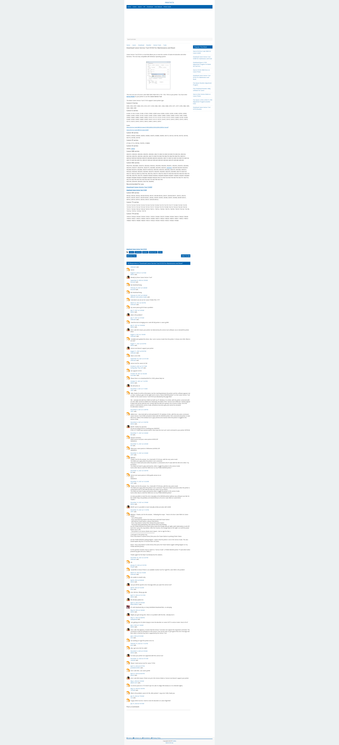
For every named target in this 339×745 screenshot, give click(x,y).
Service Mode (131, 96)
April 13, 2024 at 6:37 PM (137, 666)
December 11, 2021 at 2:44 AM (139, 433)
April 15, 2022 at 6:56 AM (137, 603)
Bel (131, 435)
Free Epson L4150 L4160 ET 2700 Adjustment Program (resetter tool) (202, 101)
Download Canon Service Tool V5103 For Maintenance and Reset (201, 77)
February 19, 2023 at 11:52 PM (139, 643)
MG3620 (169, 168)
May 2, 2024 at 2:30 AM (137, 681)
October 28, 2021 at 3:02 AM (138, 374)
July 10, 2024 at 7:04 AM (137, 696)
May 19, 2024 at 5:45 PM (137, 688)
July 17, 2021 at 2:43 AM (137, 310)
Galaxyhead (133, 619)
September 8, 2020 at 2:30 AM (139, 280)
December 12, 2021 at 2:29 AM (139, 444)
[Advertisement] (169, 23)
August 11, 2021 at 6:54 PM (138, 344)
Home (129, 7)
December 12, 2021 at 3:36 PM (139, 470)
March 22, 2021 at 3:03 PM (138, 303)
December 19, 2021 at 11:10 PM (139, 510)
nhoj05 (132, 567)
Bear (131, 589)
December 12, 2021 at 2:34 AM (139, 453)
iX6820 (133, 149)
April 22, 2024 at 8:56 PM (137, 673)
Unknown (133, 267)
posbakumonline (135, 668)
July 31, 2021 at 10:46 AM (137, 325)
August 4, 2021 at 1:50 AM (137, 334)
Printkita (174, 741)
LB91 (131, 390)
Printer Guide (167, 7)
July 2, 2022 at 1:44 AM (136, 625)
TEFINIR (132, 690)
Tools (160, 252)
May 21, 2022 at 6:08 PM (137, 618)
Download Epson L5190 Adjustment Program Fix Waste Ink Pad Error (202, 64)
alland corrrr (133, 683)
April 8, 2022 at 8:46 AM (137, 580)
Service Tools (153, 252)
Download (150, 7)
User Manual (158, 7)
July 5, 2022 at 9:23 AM (136, 636)
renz (131, 638)
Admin (132, 274)
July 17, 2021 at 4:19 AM (137, 318)
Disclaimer (146, 738)
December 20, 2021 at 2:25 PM (139, 557)
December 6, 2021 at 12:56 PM (139, 422)
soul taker (133, 375)
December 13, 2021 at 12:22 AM (139, 481)
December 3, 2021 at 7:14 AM (138, 389)
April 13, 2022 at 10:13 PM (137, 595)
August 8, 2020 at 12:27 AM (138, 273)
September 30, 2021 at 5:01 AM (139, 359)
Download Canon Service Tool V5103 (137, 249)
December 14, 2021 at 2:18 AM (139, 502)
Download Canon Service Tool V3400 (139, 187)
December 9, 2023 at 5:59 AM (138, 651)
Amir (131, 645)
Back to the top (169, 743)
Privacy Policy (156, 738)
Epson (140, 7)
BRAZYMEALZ (134, 604)
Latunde (132, 660)
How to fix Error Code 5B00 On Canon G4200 (137, 130)
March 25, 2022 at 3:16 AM (138, 572)
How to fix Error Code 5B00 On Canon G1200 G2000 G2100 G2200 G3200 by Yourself (147, 127)
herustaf (132, 282)
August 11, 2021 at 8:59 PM (138, 351)
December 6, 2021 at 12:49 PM (139, 409)
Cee (131, 698)
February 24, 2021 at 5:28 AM (138, 288)
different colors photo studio (138, 297)
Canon (134, 7)
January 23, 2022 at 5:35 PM (138, 565)
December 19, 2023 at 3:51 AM (139, 658)
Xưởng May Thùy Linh (136, 368)
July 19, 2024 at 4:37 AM (137, 703)
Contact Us (137, 738)
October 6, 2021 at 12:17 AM (138, 366)
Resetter (145, 252)
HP (144, 7)
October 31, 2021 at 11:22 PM (139, 381)
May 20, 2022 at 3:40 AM (137, 610)
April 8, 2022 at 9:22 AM (137, 587)
